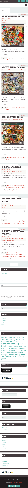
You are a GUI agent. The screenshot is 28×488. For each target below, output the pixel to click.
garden (2, 256)
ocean (10, 350)
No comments (23, 14)
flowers (24, 344)
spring (3, 354)
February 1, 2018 (6, 18)
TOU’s (2, 325)
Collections (4, 20)
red (16, 58)
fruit (23, 254)
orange (24, 157)
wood (11, 190)
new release (5, 350)
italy (5, 223)
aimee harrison (10, 185)
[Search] (25, 309)
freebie (2, 189)
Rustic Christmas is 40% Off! (12, 117)
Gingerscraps (4, 275)
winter (24, 356)
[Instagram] (24, 1)
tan (21, 58)
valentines (8, 59)
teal (23, 58)
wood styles (15, 190)
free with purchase (21, 187)
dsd (20, 344)
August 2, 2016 (5, 236)
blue (14, 252)
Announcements (6, 171)
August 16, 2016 (6, 169)
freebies (21, 221)
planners (11, 352)
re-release (8, 223)
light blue (13, 348)
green (11, 58)
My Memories (4, 280)
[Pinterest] (27, 1)
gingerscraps (15, 346)
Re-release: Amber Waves (11, 167)
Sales (10, 173)
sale (22, 189)
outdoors (24, 350)
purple (15, 352)
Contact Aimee (4, 327)
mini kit (20, 348)
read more (5, 54)
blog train (15, 339)
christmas (12, 157)
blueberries (18, 252)
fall (22, 344)
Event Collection (11, 20)
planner (6, 352)
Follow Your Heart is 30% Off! (12, 16)
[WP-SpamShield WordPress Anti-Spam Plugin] (6, 370)
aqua (22, 337)
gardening (7, 256)
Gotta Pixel (7, 189)
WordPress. (20, 482)
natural (11, 107)
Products (22, 20)
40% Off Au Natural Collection (13, 67)
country (22, 185)
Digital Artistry (4, 273)
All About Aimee (5, 427)
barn (15, 185)
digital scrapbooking (10, 187)
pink (2, 352)
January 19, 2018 (6, 69)
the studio (8, 258)
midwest (11, 189)
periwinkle (15, 107)
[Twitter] (22, 1)
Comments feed (5, 463)
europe (13, 221)
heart (14, 58)
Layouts (6, 173)
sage (22, 107)
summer (3, 190)
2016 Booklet (5, 238)
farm (16, 187)
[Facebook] (19, 1)
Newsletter (3, 318)
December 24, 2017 (6, 119)
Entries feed (4, 461)
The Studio (4, 22)
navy (24, 348)
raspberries (19, 256)
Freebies (17, 20)
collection (18, 185)
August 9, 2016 (5, 204)
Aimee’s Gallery (5, 430)
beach (9, 339)
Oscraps (3, 278)
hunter (21, 157)
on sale (14, 350)
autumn (15, 220)
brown (8, 58)
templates (20, 354)
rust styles (16, 189)
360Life (3, 337)
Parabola (13, 482)
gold (15, 157)
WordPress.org (5, 465)
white (19, 357)
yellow (7, 109)
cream (23, 342)
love (16, 348)
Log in (3, 459)
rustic (18, 58)
